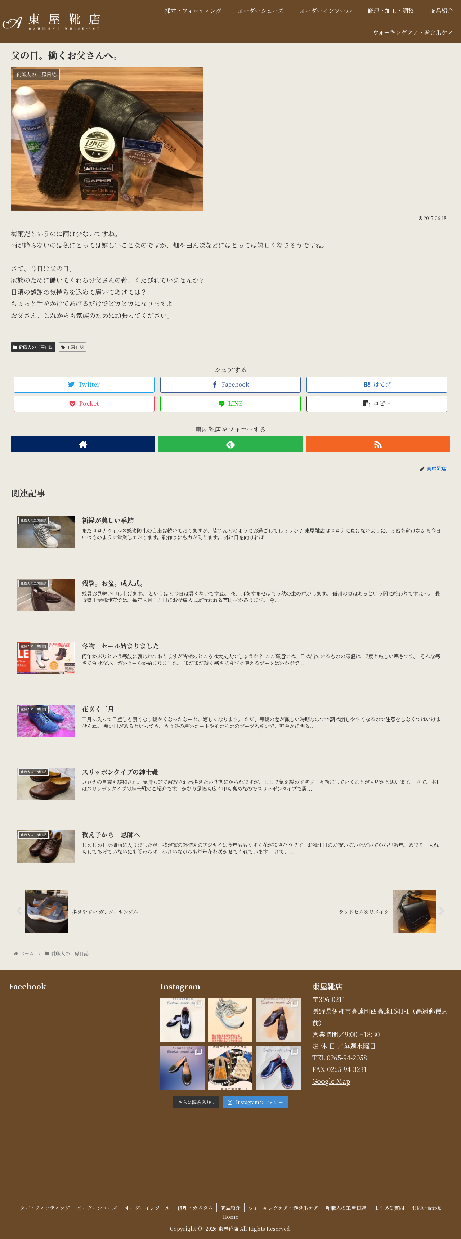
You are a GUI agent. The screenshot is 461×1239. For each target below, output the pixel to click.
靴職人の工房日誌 (36, 347)
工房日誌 (75, 347)
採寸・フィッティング (45, 1207)
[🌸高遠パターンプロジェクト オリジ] (230, 1068)
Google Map (331, 1081)
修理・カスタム (195, 1207)
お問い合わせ (427, 1207)
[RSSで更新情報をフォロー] (378, 444)
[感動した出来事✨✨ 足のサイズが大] (230, 1020)
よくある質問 (389, 1207)
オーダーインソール (147, 1207)
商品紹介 (230, 1207)
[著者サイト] (83, 444)
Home (230, 1216)
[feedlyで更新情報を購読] (230, 444)
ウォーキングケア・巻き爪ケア (283, 1207)
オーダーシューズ (97, 1207)
